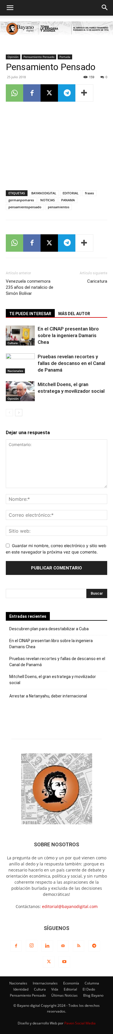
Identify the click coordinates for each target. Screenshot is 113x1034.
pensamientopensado (24, 207)
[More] (84, 93)
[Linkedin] (47, 946)
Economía (71, 983)
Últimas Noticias (64, 995)
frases (89, 193)
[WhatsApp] (14, 93)
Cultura (13, 343)
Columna (92, 983)
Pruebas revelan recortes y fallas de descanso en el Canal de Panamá (71, 363)
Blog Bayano (93, 995)
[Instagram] (31, 945)
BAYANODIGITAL (43, 193)
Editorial (70, 989)
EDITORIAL (71, 193)
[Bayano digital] (56, 28)
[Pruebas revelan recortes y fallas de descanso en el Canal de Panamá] (20, 363)
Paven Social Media (80, 1023)
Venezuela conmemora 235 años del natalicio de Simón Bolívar (29, 287)
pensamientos (58, 207)
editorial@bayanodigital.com (70, 906)
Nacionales (15, 371)
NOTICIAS (47, 200)
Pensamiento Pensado (38, 57)
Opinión (13, 57)
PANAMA (68, 200)
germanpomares (21, 200)
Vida (54, 989)
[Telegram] (66, 93)
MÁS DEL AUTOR (74, 313)
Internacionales (45, 983)
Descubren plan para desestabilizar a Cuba (49, 628)
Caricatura (97, 281)
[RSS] (78, 946)
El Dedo (89, 989)
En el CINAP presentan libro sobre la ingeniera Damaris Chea (68, 335)
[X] (49, 93)
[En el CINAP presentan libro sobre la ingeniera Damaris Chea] (20, 336)
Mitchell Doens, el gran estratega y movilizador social (52, 679)
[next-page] (18, 412)
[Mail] (63, 946)
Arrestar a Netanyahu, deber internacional (48, 696)
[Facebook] (32, 93)
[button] (10, 8)
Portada (64, 57)
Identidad (20, 989)
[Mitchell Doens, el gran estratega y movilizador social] (20, 391)
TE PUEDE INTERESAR (30, 313)
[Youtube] (64, 962)
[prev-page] (9, 412)
